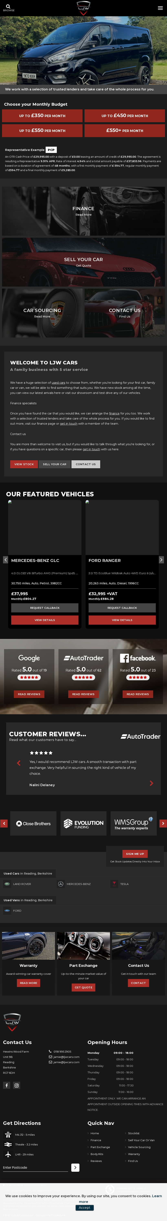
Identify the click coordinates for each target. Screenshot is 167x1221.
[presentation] (5, 559)
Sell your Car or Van (141, 1140)
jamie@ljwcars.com (66, 1056)
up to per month (42, 115)
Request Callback (44, 607)
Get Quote (83, 987)
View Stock (24, 464)
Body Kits (97, 1154)
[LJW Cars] (83, 8)
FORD (17, 910)
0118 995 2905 (62, 1051)
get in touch (68, 423)
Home (95, 1133)
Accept (84, 1208)
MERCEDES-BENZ (79, 884)
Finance (96, 1140)
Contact (138, 983)
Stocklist (134, 1133)
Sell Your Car (54, 464)
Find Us (133, 1161)
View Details (45, 620)
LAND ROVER (22, 884)
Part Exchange (100, 1147)
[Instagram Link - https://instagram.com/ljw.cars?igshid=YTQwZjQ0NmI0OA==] (16, 1085)
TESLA (124, 884)
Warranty (134, 1154)
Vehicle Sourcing (139, 1147)
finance (114, 413)
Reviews (96, 1161)
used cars (58, 383)
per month (124, 130)
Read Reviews (29, 694)
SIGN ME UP (135, 853)
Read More (28, 983)
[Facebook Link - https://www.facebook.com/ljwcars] (6, 1085)
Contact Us (86, 464)
